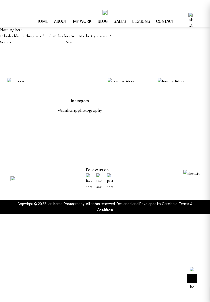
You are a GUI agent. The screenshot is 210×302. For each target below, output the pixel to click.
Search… (7, 42)
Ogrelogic (169, 204)
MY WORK (82, 21)
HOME (42, 21)
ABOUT (60, 21)
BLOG (103, 21)
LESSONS (141, 21)
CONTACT (165, 21)
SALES (120, 21)
